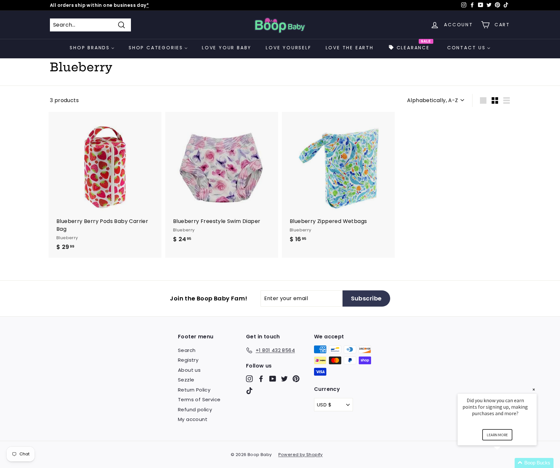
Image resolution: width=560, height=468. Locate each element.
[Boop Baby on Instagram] (249, 378)
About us (189, 370)
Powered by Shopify (300, 454)
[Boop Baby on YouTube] (272, 378)
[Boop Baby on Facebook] (261, 378)
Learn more (497, 434)
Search (186, 350)
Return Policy (194, 389)
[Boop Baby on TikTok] (249, 390)
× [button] (533, 389)
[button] (505, 463)
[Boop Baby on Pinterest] (296, 378)
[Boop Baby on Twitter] (284, 378)
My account (192, 419)
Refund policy (195, 409)
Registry (188, 360)
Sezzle (186, 379)
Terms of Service (199, 399)
